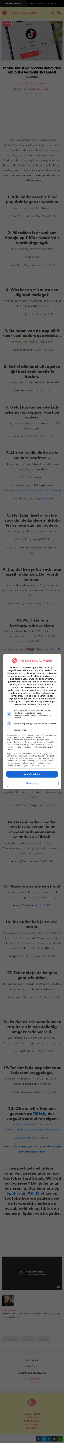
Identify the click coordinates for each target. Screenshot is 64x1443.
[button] (32, 730)
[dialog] (32, 721)
